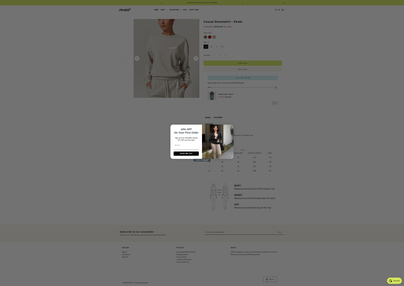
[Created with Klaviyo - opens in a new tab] (202, 160)
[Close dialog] (231, 127)
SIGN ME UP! (186, 153)
